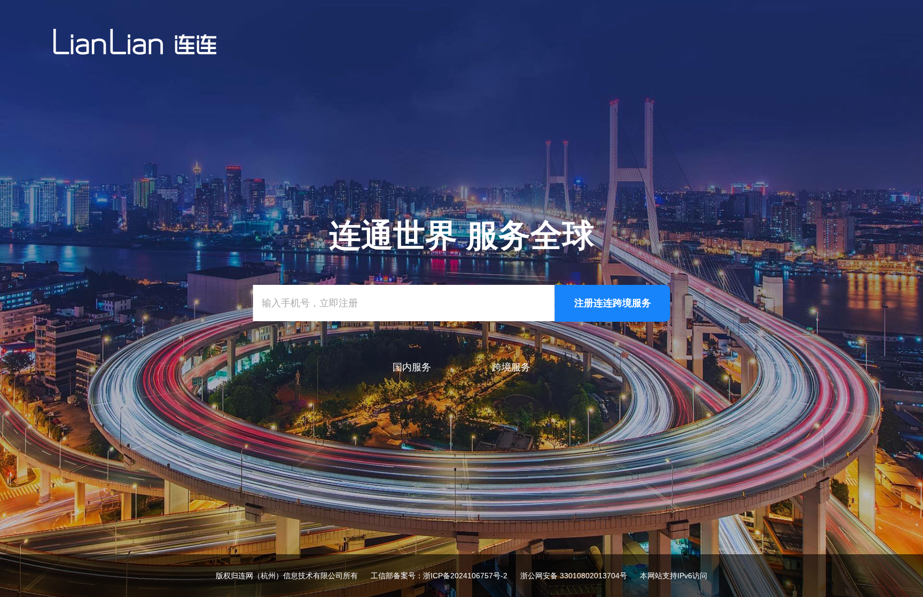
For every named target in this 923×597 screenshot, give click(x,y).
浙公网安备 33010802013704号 (573, 575)
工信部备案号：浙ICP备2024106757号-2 (439, 575)
